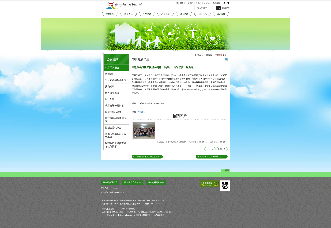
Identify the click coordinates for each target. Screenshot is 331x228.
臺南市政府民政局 (123, 6)
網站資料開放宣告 (156, 182)
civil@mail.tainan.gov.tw (126, 215)
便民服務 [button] (184, 14)
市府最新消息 (112, 67)
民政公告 (109, 99)
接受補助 (109, 86)
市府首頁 (216, 3)
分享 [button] (228, 3)
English (207, 3)
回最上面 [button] (221, 149)
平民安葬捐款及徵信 (115, 80)
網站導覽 (179, 3)
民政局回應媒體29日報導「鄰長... (211, 157)
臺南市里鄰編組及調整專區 (115, 135)
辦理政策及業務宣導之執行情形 (115, 145)
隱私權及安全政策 (132, 182)
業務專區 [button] (128, 14)
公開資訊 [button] (202, 14)
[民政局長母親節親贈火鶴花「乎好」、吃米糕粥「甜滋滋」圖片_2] (225, 185)
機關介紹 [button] (110, 14)
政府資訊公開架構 (114, 105)
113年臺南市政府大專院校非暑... (148, 157)
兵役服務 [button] (165, 14)
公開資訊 (208, 55)
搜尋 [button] (218, 8)
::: (103, 53)
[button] (144, 130)
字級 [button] (224, 3)
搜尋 (196, 7)
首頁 (199, 55)
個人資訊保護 (112, 93)
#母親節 (141, 112)
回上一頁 (210, 149)
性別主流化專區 (113, 127)
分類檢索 (189, 3)
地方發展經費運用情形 (115, 120)
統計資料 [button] (221, 14)
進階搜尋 (225, 8)
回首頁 (198, 3)
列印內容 (226, 59)
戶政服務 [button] (147, 14)
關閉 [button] (227, 170)
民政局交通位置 (110, 182)
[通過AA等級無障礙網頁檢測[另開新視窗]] (209, 183)
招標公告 (109, 74)
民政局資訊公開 (113, 112)
